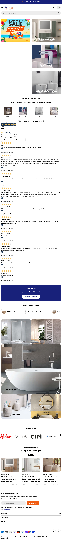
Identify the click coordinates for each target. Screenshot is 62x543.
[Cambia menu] (2, 8)
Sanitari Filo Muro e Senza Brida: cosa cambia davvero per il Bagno (51, 479)
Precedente (7, 140)
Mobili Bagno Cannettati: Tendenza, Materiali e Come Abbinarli (9, 479)
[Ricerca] (58, 13)
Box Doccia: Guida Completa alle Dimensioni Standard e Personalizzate (31, 479)
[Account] (54, 8)
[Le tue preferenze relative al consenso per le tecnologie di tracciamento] (2, 541)
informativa (7, 509)
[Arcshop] (14, 436)
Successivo (19, 140)
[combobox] (31, 13)
